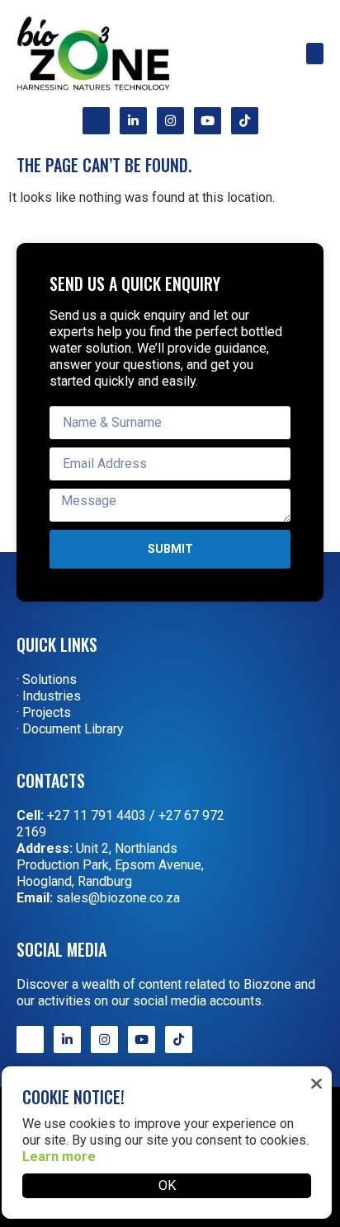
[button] (315, 53)
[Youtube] (207, 120)
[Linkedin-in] (133, 120)
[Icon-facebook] (96, 120)
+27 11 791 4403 (96, 815)
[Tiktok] (244, 120)
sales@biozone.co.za (118, 898)
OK (167, 1185)
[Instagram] (170, 120)
